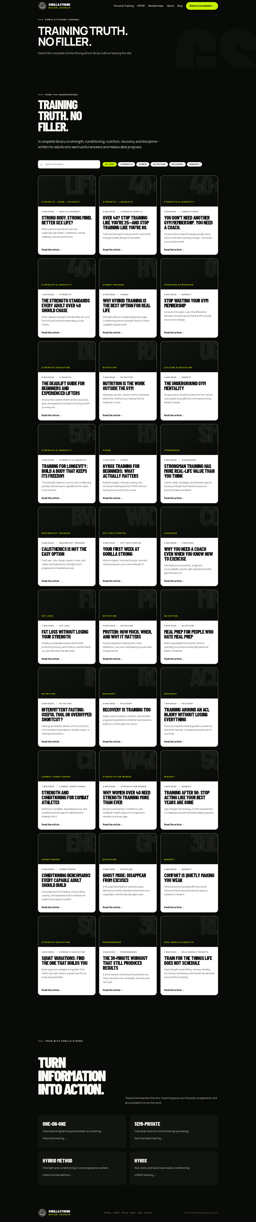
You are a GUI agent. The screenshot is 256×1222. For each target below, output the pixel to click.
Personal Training (123, 6)
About (170, 6)
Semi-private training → (149, 1138)
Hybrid (143, 164)
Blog (179, 6)
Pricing (125, 1212)
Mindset (194, 164)
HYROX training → (145, 1175)
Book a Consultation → (202, 5)
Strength (126, 164)
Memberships (156, 6)
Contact (148, 1212)
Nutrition (159, 164)
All (109, 164)
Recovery (177, 164)
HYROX (141, 6)
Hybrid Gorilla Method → (58, 1175)
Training (107, 1212)
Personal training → (55, 1138)
